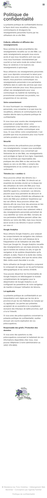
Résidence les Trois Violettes (16, 487)
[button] (43, 4)
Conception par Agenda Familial (28, 490)
